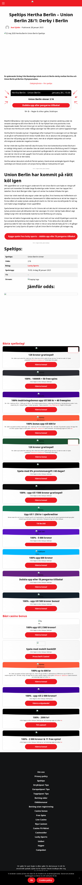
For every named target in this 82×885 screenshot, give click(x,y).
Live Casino (41, 819)
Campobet (41, 850)
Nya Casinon (41, 824)
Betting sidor (41, 798)
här (71, 428)
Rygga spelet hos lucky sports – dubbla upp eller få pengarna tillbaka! (41, 236)
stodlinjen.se (34, 428)
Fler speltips (47, 83)
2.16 (52, 99)
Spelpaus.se (41, 360)
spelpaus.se (41, 428)
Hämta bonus (41, 457)
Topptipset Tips (41, 793)
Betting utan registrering (41, 806)
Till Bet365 (41, 523)
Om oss (41, 772)
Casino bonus (41, 811)
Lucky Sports (41, 837)
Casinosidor (41, 832)
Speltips (41, 780)
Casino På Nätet (41, 828)
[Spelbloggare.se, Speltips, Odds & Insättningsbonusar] (41, 3)
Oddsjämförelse (36, 83)
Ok (31, 880)
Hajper (41, 845)
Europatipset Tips (41, 789)
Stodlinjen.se (34, 360)
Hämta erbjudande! (41, 703)
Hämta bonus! (41, 364)
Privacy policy (41, 776)
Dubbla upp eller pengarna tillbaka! (41, 105)
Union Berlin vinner (39, 99)
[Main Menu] (3, 3)
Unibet (41, 841)
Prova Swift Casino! (41, 656)
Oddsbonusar (41, 802)
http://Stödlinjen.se (54, 405)
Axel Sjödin (15, 27)
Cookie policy (45, 880)
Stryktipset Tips (41, 785)
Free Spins (41, 815)
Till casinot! (41, 725)
